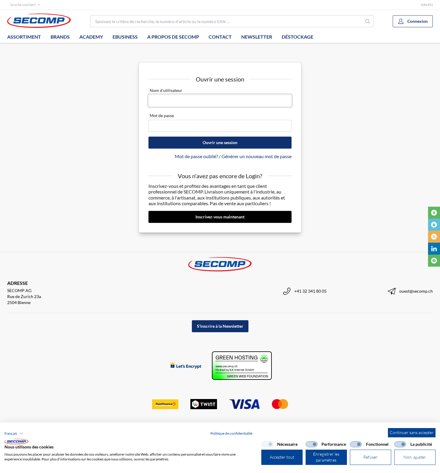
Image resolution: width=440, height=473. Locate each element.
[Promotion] (434, 237)
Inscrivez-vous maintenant (220, 216)
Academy (91, 37)
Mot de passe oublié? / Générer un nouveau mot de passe (233, 156)
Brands (60, 37)
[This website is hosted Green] (242, 365)
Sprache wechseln (23, 4)
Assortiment (24, 37)
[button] (13, 433)
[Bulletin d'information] (434, 261)
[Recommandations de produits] (434, 225)
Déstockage (297, 37)
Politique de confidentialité (231, 433)
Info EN (427, 4)
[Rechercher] (368, 21)
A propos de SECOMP (173, 37)
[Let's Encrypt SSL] (185, 366)
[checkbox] (267, 444)
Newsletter (256, 37)
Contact (220, 37)
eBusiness (125, 37)
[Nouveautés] (434, 213)
